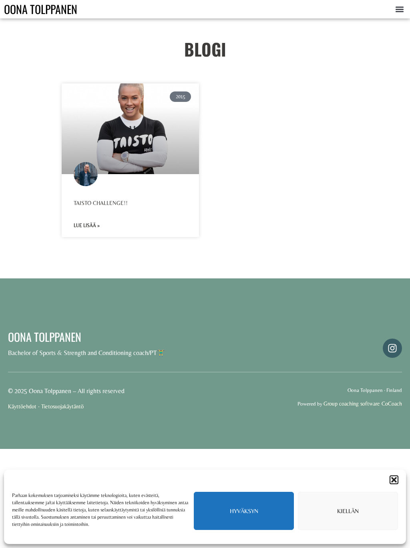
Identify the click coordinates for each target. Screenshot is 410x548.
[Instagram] (392, 348)
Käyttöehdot (22, 406)
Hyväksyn (244, 510)
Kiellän (348, 510)
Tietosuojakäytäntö (62, 406)
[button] (394, 480)
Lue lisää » (87, 225)
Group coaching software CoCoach (363, 403)
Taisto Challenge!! (101, 203)
